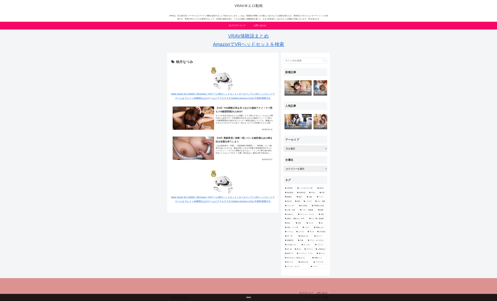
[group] (298, 88)
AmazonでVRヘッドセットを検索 (248, 44)
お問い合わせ (321, 293)
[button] (324, 60)
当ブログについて (306, 293)
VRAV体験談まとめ (248, 36)
